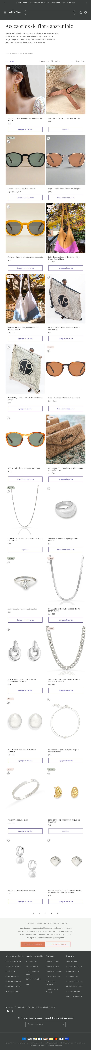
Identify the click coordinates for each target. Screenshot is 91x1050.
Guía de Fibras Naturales (51, 982)
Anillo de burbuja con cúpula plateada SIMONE (63, 540)
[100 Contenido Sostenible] (8, 68)
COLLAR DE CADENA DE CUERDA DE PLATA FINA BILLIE (25, 540)
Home (7, 53)
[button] (4, 12)
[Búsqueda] (74, 12)
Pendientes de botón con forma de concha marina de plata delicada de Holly (64, 891)
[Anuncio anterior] (4, 2)
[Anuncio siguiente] (86, 2)
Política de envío (80, 1043)
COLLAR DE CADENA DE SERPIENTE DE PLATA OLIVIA (64, 610)
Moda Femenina (72, 961)
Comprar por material (54, 971)
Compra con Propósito (33, 944)
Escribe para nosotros (13, 966)
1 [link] (33, 913)
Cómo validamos (32, 966)
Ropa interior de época (74, 981)
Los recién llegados (73, 991)
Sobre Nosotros (31, 961)
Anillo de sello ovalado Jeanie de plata (22, 609)
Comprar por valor (52, 966)
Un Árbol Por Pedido (33, 979)
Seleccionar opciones (25, 198)
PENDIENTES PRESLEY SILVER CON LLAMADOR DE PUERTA (22, 680)
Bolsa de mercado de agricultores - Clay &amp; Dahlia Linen (63, 258)
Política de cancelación (55, 1045)
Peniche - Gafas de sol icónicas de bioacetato (25, 257)
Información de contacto (38, 1045)
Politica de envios (12, 976)
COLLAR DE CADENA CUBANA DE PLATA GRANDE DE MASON (64, 680)
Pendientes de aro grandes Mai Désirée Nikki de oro (25, 119)
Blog (27, 984)
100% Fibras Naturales (74, 986)
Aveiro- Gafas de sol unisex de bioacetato (24, 468)
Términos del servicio (66, 1043)
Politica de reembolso (13, 981)
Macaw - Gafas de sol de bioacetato (21, 189)
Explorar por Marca (58, 944)
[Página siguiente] (57, 913)
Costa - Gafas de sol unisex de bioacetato (64, 398)
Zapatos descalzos (72, 971)
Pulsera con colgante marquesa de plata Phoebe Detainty (63, 751)
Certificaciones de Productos (52, 990)
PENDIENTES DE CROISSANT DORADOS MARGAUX (64, 821)
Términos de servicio (13, 991)
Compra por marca (52, 961)
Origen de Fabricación (54, 976)
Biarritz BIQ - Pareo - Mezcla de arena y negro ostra (64, 328)
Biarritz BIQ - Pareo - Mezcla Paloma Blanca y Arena (25, 399)
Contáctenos (10, 971)
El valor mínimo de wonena (32, 972)
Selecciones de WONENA (74, 996)
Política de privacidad (13, 986)
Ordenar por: (44, 61)
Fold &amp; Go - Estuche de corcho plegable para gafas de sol (65, 469)
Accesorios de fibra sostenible (22, 53)
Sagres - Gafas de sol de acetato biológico (64, 189)
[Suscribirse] (62, 1024)
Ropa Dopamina (72, 976)
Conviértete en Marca (13, 961)
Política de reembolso (37, 1043)
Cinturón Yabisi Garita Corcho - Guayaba (64, 118)
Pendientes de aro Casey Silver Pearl (22, 890)
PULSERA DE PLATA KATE (18, 820)
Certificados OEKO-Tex (74, 966)
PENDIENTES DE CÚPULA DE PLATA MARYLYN (22, 751)
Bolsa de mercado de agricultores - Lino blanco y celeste (23, 328)
